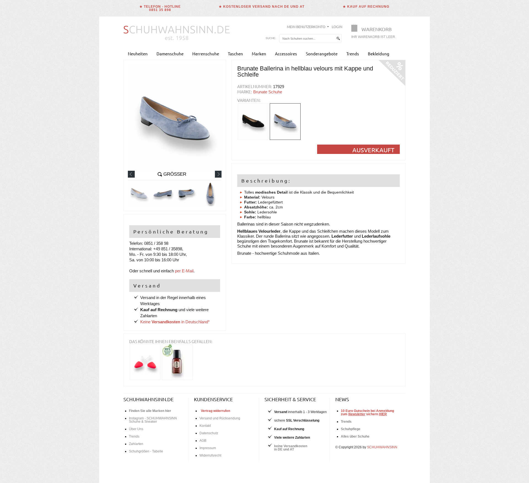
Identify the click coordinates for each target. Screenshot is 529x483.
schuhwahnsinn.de (148, 399)
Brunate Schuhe (267, 91)
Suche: (271, 38)
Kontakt (205, 426)
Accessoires (286, 53)
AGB (202, 441)
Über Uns (136, 429)
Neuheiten (138, 53)
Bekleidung (378, 53)
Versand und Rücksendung (219, 418)
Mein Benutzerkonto (306, 26)
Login (337, 26)
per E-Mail (184, 270)
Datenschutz (208, 433)
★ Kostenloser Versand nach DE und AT (261, 7)
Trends (352, 53)
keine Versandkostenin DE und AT (290, 447)
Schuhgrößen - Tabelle (146, 451)
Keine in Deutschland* (175, 321)
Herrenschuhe (205, 53)
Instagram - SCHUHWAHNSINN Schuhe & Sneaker (153, 420)
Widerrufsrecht (210, 455)
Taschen (235, 53)
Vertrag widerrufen (215, 411)
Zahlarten (136, 444)
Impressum (207, 448)
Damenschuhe (169, 53)
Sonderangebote (322, 53)
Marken (259, 53)
